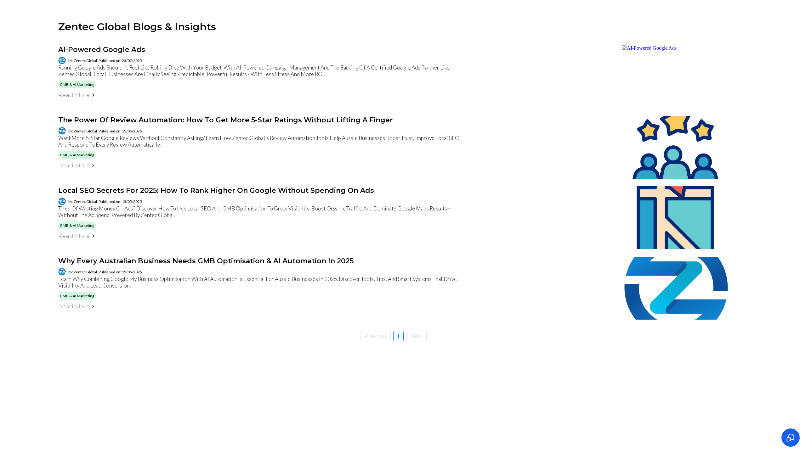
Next (416, 336)
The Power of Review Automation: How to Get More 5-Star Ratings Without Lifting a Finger (225, 120)
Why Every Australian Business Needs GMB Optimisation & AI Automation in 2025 (206, 261)
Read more (74, 95)
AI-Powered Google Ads (101, 49)
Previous (376, 336)
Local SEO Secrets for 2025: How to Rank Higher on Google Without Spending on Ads (216, 190)
